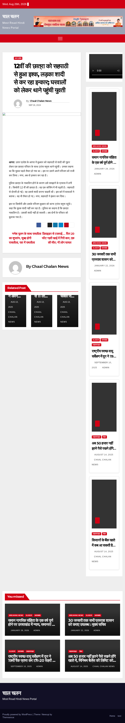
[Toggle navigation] (60, 38)
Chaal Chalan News (41, 100)
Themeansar (8, 717)
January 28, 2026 (104, 169)
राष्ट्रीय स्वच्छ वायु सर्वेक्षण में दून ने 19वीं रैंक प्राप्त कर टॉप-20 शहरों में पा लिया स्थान (31, 660)
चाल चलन (10, 16)
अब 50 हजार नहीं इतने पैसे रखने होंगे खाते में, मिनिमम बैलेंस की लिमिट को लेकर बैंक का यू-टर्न (92, 660)
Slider (96, 151)
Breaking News (100, 146)
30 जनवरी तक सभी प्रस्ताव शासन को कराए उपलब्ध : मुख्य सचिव (91, 622)
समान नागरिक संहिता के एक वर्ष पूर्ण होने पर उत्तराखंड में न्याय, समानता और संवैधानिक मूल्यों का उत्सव (32, 624)
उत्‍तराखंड (104, 151)
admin (97, 174)
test (119, 716)
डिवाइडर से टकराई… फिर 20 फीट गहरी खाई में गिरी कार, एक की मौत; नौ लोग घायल (58, 238)
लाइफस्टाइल (96, 345)
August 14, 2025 (103, 455)
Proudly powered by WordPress (17, 714)
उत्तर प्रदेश (18, 58)
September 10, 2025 (21, 666)
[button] (114, 38)
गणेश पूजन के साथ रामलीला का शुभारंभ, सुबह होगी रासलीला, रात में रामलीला (25, 238)
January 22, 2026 (104, 266)
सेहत (104, 437)
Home (112, 716)
